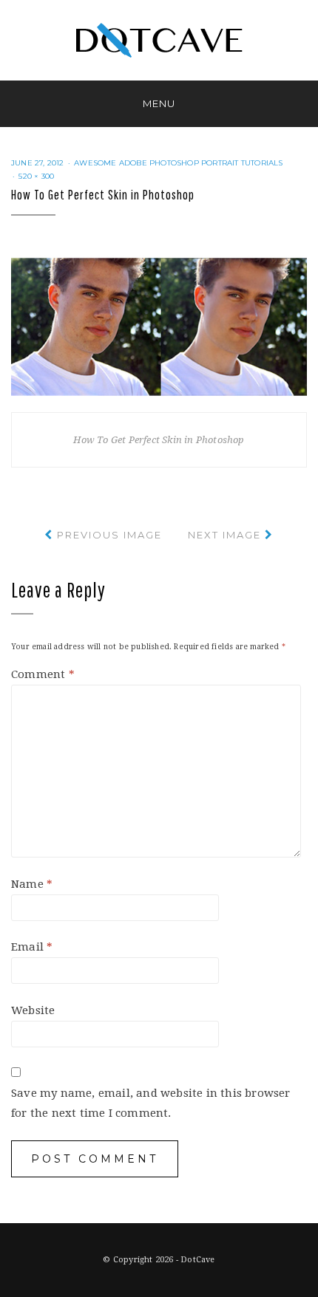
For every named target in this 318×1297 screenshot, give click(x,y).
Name (32, 884)
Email (32, 947)
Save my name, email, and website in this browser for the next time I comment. (151, 1103)
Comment (43, 674)
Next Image (224, 535)
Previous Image (109, 535)
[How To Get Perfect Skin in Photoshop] (159, 325)
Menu (159, 103)
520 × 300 (36, 176)
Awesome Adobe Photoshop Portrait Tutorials (178, 163)
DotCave (197, 1260)
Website (33, 1010)
